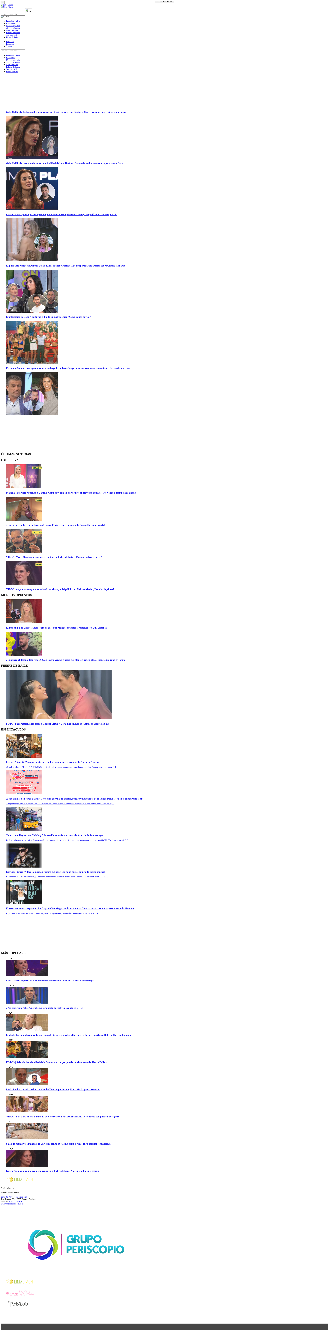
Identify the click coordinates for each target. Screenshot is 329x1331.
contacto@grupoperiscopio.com (14, 1197)
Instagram (10, 44)
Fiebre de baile (12, 37)
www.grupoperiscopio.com (12, 1204)
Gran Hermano (12, 30)
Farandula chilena (13, 21)
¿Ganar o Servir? (13, 28)
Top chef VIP (11, 35)
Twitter (9, 46)
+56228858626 (15, 1201)
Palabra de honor (13, 32)
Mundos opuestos (13, 26)
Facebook (10, 41)
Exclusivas (10, 23)
